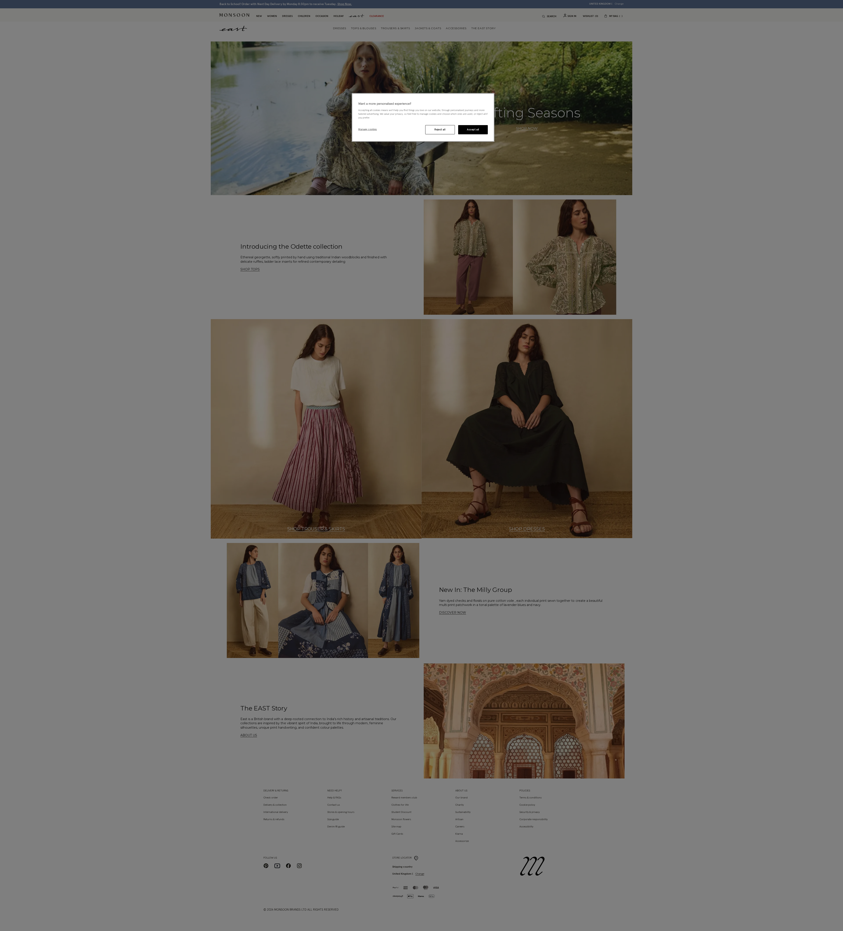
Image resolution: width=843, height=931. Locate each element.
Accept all (473, 129)
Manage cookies (367, 129)
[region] (423, 117)
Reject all (439, 129)
